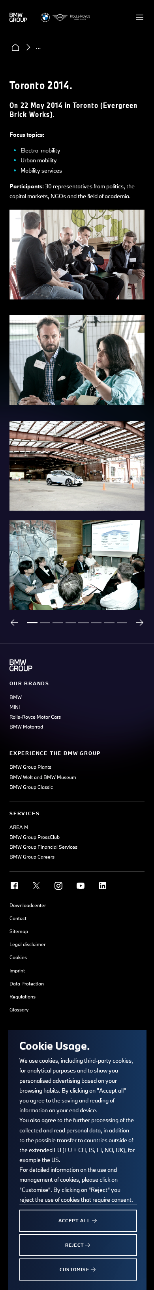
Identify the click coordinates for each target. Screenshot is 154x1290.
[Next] (140, 622)
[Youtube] (80, 885)
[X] (36, 885)
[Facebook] (14, 885)
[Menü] (140, 17)
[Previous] (14, 622)
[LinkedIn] (102, 885)
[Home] (15, 47)
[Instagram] (58, 885)
